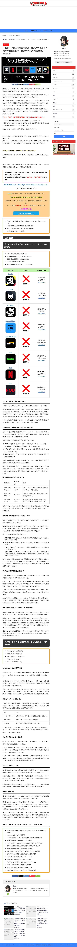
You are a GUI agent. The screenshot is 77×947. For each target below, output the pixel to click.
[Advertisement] (38, 17)
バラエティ (63, 88)
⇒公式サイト (41, 282)
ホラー (63, 92)
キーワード (56, 121)
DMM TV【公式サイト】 (26, 213)
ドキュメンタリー (63, 81)
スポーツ (63, 77)
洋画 (63, 95)
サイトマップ (26, 944)
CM (63, 70)
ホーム (26, 30)
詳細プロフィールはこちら (63, 62)
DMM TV (9, 193)
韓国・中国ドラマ (63, 109)
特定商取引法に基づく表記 (41, 944)
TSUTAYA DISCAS (10, 336)
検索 (64, 136)
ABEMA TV (10, 305)
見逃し (63, 102)
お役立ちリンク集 (47, 30)
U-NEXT (10, 289)
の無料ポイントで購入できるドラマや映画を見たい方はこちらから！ (25, 184)
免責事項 (32, 944)
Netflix (10, 367)
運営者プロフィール (36, 30)
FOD (10, 383)
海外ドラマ (6, 44)
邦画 (63, 106)
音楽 (63, 117)
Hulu (10, 352)
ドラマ (63, 84)
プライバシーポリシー (17, 944)
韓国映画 (63, 113)
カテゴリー (56, 127)
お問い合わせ (9, 944)
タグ (55, 133)
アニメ (63, 74)
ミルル (15, 886)
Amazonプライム (10, 321)
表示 (11, 237)
